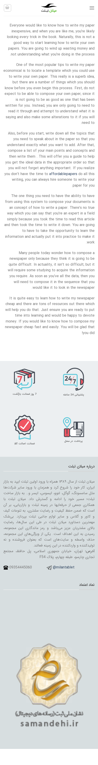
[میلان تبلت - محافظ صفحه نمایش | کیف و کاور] (49, 8)
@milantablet (64, 567)
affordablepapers (63, 174)
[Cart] (7, 8)
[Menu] (92, 7)
